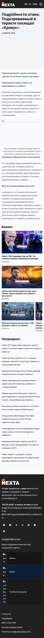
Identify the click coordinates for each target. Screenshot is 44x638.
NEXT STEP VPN (9, 623)
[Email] (4, 531)
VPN (35, 4)
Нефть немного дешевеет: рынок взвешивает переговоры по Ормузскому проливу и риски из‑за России (20, 457)
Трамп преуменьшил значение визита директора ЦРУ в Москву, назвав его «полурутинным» (19, 383)
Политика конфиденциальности (16, 632)
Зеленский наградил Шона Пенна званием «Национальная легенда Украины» (21, 372)
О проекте (6, 614)
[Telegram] (16, 525)
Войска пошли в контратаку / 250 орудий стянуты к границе (18, 324)
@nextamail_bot (9, 495)
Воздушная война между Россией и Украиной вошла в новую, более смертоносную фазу (18, 419)
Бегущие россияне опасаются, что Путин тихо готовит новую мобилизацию (20, 408)
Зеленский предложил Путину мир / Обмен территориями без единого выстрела (19, 293)
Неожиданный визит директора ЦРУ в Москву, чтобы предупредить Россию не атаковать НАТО (20, 444)
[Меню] (40, 4)
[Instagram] (35, 525)
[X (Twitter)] (10, 525)
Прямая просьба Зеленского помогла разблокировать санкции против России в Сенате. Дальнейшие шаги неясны (21, 396)
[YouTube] (4, 525)
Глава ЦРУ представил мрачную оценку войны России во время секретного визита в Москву (21, 348)
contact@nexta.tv (9, 498)
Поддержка (7, 618)
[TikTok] (22, 525)
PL (30, 4)
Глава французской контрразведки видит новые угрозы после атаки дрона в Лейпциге (21, 431)
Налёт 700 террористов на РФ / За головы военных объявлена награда (20, 257)
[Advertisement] (22, 54)
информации (16, 92)
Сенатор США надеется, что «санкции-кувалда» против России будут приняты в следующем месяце (21, 361)
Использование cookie (12, 627)
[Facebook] (28, 525)
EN (26, 4)
